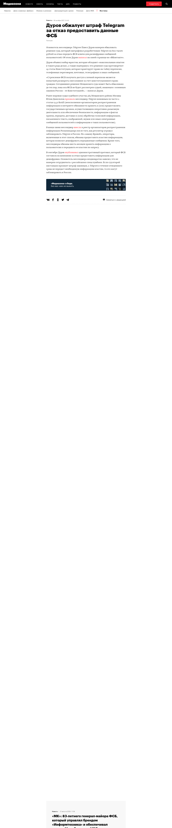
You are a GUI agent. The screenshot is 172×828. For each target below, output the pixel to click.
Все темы (103, 11)
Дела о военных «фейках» (23, 10)
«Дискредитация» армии (63, 10)
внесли (77, 128)
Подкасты (77, 4)
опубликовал (71, 153)
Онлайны (50, 4)
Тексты (60, 4)
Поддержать (154, 4)
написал (82, 58)
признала (70, 99)
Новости (29, 4)
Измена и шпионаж (43, 10)
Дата (68, 4)
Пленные (79, 10)
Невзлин (7, 10)
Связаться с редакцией (116, 199)
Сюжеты (39, 4)
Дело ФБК (90, 10)
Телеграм (49, 40)
